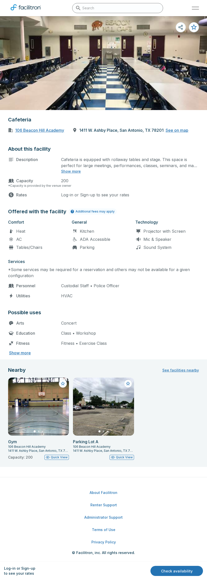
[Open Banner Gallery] (103, 63)
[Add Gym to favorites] (63, 384)
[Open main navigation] (195, 8)
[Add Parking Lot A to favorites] (128, 384)
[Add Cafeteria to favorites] (194, 27)
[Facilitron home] (25, 11)
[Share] (181, 27)
